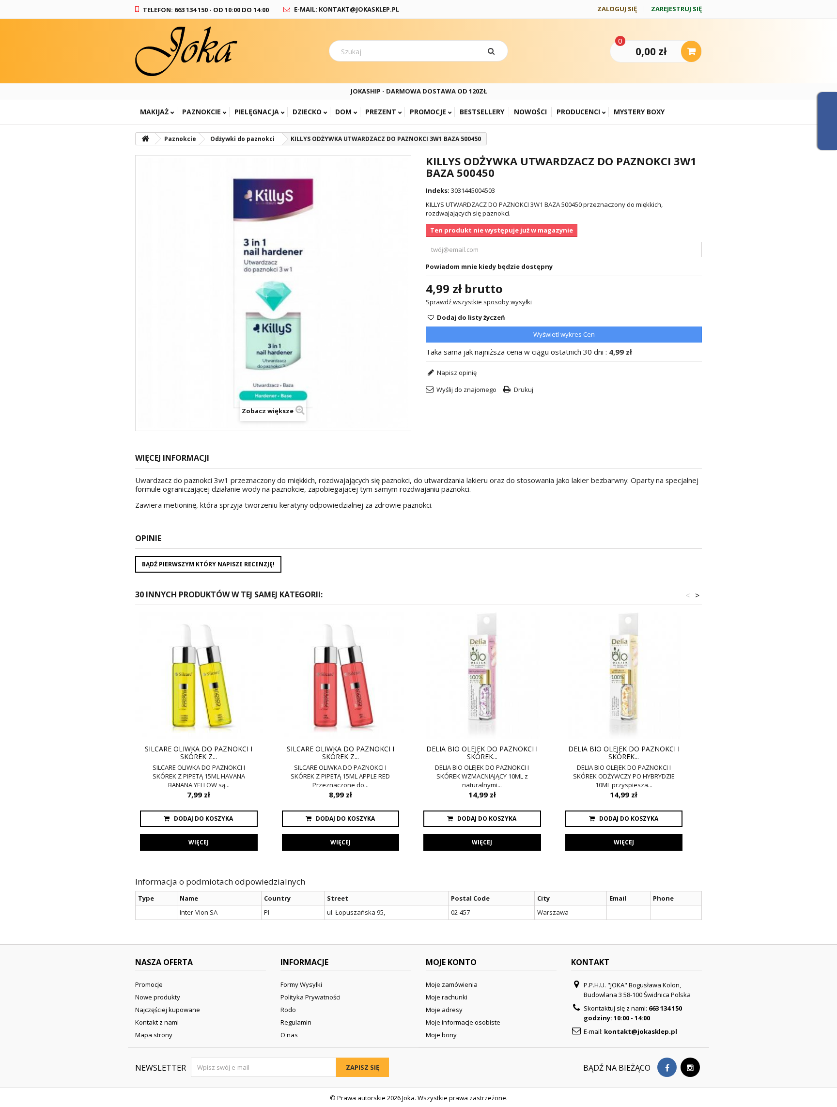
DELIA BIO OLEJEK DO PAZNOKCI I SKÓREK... (482, 753)
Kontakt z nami (157, 1022)
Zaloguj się (617, 9)
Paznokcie (201, 111)
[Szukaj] (493, 51)
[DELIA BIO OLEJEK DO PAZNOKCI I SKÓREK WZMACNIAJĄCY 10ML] (482, 676)
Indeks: (438, 190)
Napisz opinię (456, 372)
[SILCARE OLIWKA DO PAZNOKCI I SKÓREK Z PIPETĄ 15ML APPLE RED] (340, 676)
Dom (343, 111)
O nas (289, 1034)
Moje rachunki (446, 997)
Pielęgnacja (256, 111)
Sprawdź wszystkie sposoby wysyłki (479, 301)
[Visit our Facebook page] (667, 1067)
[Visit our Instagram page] (690, 1067)
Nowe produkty (157, 997)
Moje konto (451, 962)
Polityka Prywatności (310, 997)
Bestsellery (482, 111)
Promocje (428, 111)
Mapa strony (153, 1034)
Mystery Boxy (639, 111)
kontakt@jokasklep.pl (640, 1031)
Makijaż (154, 111)
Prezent (380, 111)
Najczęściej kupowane (167, 1009)
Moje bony (441, 1034)
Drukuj (523, 389)
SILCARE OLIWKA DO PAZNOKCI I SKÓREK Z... (198, 753)
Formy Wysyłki (301, 984)
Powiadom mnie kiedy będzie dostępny (489, 266)
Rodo (288, 1009)
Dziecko (307, 111)
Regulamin (295, 1022)
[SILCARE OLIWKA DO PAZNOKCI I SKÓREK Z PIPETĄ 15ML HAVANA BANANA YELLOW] (199, 676)
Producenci (578, 111)
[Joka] (224, 51)
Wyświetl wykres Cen (564, 334)
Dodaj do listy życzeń (470, 317)
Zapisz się (362, 1067)
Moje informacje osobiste (463, 1022)
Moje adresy (444, 1009)
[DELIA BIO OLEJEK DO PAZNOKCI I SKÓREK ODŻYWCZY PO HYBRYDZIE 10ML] (624, 676)
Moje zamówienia (452, 984)
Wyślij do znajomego (466, 389)
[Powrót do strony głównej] (145, 139)
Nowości (530, 111)
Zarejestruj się (676, 9)
